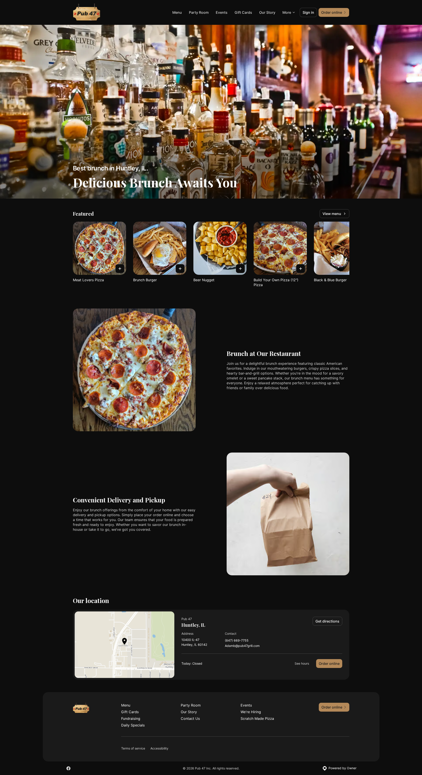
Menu (177, 12)
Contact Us (190, 718)
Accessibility (159, 748)
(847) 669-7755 (237, 640)
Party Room (199, 12)
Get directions (327, 621)
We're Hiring (251, 712)
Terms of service (133, 748)
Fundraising (130, 718)
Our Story (267, 12)
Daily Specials (133, 725)
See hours (302, 663)
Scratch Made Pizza (257, 718)
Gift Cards (243, 12)
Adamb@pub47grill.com (242, 646)
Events (222, 12)
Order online (329, 663)
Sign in (308, 12)
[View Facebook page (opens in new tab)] (68, 768)
